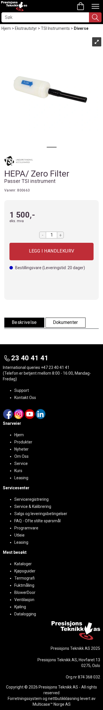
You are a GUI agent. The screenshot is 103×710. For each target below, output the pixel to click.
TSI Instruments (55, 28)
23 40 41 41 (29, 358)
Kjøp (51, 251)
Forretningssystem (25, 698)
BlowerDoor (24, 592)
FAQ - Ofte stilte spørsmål (37, 521)
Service (21, 463)
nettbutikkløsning (63, 698)
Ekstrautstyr (26, 28)
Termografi (24, 578)
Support (21, 390)
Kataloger (23, 564)
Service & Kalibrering (32, 506)
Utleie (19, 535)
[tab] (24, 323)
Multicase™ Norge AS (52, 704)
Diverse (81, 28)
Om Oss (21, 456)
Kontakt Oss (25, 397)
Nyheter (21, 449)
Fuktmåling (24, 585)
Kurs (18, 470)
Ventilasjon (24, 599)
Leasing (21, 478)
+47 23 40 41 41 (55, 367)
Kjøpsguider (24, 571)
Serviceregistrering (31, 499)
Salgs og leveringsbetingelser (40, 513)
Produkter (23, 442)
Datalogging (25, 614)
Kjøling (20, 607)
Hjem (6, 28)
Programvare (26, 528)
